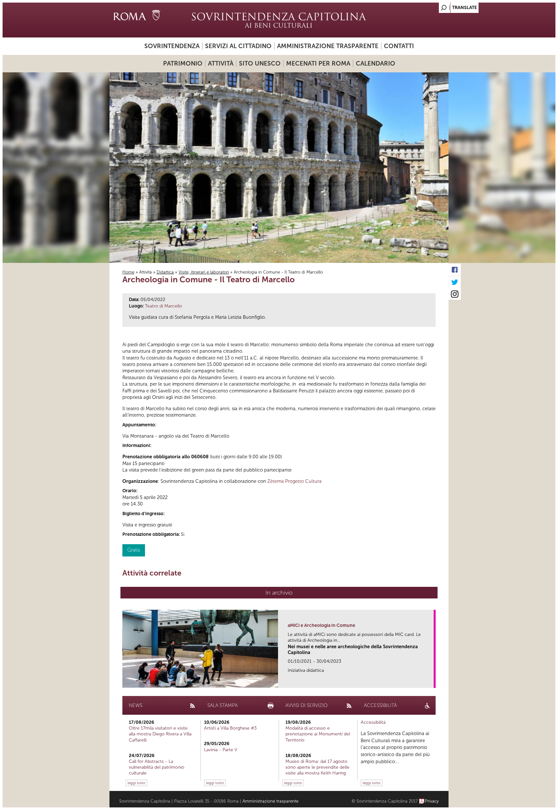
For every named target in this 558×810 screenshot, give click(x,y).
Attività (220, 63)
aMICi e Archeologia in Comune (321, 625)
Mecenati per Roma (318, 63)
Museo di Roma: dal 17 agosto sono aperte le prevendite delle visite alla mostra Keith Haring (317, 767)
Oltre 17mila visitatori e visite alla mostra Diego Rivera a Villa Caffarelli (160, 733)
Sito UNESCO (260, 63)
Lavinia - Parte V (220, 750)
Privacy (432, 801)
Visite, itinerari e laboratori (204, 272)
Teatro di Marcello (163, 306)
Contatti (399, 46)
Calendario (375, 63)
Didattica (165, 272)
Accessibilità (373, 722)
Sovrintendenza (172, 46)
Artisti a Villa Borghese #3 (230, 728)
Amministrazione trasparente (327, 46)
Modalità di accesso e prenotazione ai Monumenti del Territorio (317, 733)
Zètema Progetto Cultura (294, 481)
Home (128, 272)
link (431, 681)
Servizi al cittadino (238, 46)
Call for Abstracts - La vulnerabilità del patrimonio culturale (156, 767)
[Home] (279, 20)
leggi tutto (136, 783)
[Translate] (427, 6)
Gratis (133, 550)
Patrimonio (182, 63)
